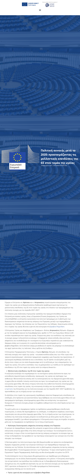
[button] (40, 10)
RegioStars (57, 327)
